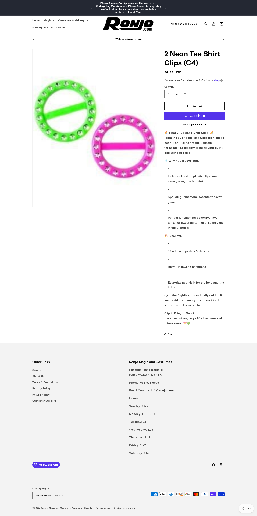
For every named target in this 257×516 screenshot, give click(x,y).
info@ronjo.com (162, 390)
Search (36, 370)
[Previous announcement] (91, 7)
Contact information (124, 508)
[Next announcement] (166, 7)
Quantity (169, 86)
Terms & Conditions (45, 382)
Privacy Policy (41, 388)
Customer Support (44, 400)
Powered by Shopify (82, 508)
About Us (38, 376)
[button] (49, 20)
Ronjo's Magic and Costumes (56, 508)
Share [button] (171, 334)
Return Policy (41, 394)
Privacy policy (103, 508)
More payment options (194, 124)
